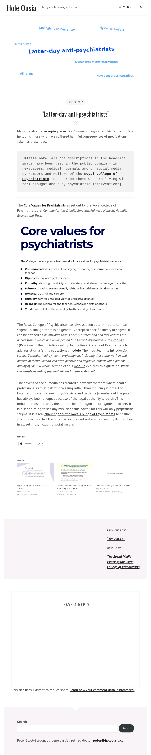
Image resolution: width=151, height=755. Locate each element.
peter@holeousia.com (109, 740)
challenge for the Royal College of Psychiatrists (79, 414)
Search (22, 721)
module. (75, 350)
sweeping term (55, 131)
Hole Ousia (21, 7)
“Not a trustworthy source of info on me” (114, 485)
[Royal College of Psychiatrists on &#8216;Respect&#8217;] (35, 473)
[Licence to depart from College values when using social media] (75, 473)
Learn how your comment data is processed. (102, 690)
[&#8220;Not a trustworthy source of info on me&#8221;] (114, 473)
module (79, 366)
